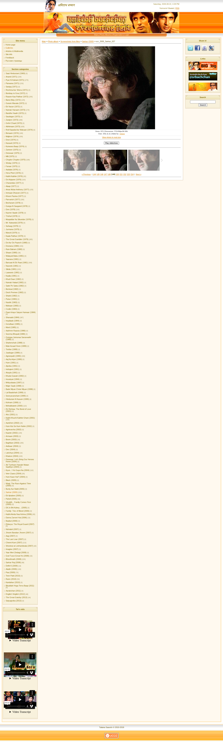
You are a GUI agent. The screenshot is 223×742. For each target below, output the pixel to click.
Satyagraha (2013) (14, 601)
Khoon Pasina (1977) (15, 196)
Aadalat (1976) (12, 170)
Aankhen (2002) (12, 423)
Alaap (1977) (11, 186)
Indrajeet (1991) (12, 369)
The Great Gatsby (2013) (16, 597)
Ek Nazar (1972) (13, 107)
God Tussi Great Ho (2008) (17, 556)
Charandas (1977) (13, 183)
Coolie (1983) (11, 309)
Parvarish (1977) (13, 199)
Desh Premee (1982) (15, 292)
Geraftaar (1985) (13, 324)
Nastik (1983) (11, 302)
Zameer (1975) (12, 150)
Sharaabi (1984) (12, 317)
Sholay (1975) (12, 163)
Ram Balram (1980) (14, 249)
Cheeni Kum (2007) (14, 542)
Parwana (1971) (12, 83)
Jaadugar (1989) (13, 353)
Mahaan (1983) (12, 306)
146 (101, 174)
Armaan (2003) (12, 436)
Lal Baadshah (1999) (14, 392)
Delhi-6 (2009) (12, 566)
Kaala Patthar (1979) (14, 236)
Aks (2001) (10, 414)
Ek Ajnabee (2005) (13, 495)
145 (98, 174)
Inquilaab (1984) (12, 321)
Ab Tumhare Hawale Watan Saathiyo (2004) (17, 466)
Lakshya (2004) (12, 453)
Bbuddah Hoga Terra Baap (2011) (20, 586)
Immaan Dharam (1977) (16, 193)
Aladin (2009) (11, 569)
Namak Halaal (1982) (15, 282)
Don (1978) (10, 209)
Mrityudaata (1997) (14, 382)
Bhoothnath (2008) (13, 559)
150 (117, 174)
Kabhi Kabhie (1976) (14, 176)
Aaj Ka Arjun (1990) (14, 359)
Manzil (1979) (11, 233)
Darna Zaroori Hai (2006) (16, 518)
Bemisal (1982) (12, 289)
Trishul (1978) (12, 216)
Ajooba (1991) (12, 366)
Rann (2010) (11, 579)
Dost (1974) (11, 140)
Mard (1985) (11, 327)
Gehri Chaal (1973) (14, 123)
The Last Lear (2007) (15, 539)
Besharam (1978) (13, 203)
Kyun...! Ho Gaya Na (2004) (17, 470)
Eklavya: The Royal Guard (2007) (20, 524)
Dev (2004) (10, 449)
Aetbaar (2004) (12, 446)
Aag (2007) (10, 536)
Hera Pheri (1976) (13, 173)
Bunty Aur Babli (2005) (15, 489)
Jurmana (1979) (12, 229)
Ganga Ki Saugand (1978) (17, 206)
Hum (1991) (11, 363)
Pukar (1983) (11, 299)
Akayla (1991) (12, 373)
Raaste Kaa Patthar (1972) (17, 97)
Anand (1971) (11, 77)
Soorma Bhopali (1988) (15, 334)
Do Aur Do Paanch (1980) (17, 243)
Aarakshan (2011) (13, 591)
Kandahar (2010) (13, 582)
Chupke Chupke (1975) (16, 160)
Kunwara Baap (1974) (15, 146)
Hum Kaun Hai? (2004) (15, 477)
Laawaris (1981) (13, 272)
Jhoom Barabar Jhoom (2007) (18, 533)
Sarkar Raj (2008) (13, 562)
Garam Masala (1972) (15, 103)
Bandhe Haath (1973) (15, 113)
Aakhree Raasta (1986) (16, 331)
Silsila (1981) (11, 269)
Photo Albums (105, 35)
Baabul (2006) (12, 521)
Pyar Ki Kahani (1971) (15, 80)
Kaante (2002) (12, 433)
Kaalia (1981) (11, 276)
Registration (118, 35)
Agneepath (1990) (13, 356)
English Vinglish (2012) (15, 594)
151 (121, 174)
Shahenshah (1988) (14, 343)
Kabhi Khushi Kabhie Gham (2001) (20, 418)
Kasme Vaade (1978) (15, 213)
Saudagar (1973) (13, 116)
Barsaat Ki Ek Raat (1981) (17, 262)
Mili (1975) (10, 156)
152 (124, 174)
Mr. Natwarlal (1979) (14, 223)
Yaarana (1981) (12, 259)
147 (105, 174)
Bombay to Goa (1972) (15, 93)
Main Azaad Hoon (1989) (16, 346)
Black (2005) (11, 480)
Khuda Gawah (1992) (15, 376)
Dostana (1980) (12, 246)
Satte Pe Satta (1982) (15, 286)
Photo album (53, 41)
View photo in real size (111, 137)
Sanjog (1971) (12, 87)
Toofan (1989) (12, 349)
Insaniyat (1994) (13, 379)
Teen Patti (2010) (13, 576)
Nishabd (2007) (12, 529)
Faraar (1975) (12, 166)
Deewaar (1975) (13, 153)
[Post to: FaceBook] (197, 48)
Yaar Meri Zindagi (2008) (16, 552)
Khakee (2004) (12, 456)
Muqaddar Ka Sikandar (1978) (18, 219)
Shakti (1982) (11, 296)
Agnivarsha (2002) (13, 429)
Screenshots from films (70, 41)
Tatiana (122, 134)
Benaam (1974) (12, 133)
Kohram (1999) (12, 402)
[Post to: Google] (204, 48)
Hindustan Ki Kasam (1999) (17, 399)
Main (96, 35)
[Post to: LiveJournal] (211, 48)
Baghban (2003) (12, 443)
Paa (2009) (10, 572)
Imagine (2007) (12, 549)
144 (94, 174)
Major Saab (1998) (13, 386)
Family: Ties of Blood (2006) (17, 511)
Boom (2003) (11, 439)
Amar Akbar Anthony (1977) (17, 189)
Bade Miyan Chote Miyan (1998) (19, 389)
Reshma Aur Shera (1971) (17, 90)
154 (132, 174)
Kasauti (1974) (12, 143)
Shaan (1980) (11, 253)
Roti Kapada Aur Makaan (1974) (19, 130)
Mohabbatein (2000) (14, 406)
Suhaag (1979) (12, 226)
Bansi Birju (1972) (13, 100)
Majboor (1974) (12, 136)
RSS (177, 8)
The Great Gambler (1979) (17, 239)
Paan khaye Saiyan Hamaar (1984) (21, 312)
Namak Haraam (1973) (15, 110)
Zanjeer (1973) (12, 120)
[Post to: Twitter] (190, 48)
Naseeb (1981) (12, 266)
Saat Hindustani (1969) (15, 73)
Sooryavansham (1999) (16, 396)
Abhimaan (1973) (13, 126)
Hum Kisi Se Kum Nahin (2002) (19, 426)
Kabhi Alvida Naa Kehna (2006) (19, 514)
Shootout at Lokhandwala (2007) (19, 546)
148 (109, 174)
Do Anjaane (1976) (13, 180)
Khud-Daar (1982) (13, 279)
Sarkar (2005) (12, 492)
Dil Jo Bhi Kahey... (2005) (16, 508)
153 (128, 174)
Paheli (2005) (11, 499)
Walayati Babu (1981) (15, 256)
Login (126, 35)
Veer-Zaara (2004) (13, 473)
